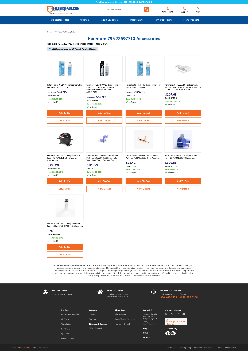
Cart (198, 12)
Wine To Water (120, 314)
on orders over (111, 2)
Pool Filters (65, 329)
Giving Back (120, 310)
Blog (145, 332)
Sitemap (219, 347)
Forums (146, 337)
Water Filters (66, 324)
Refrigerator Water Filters (71, 314)
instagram (166, 314)
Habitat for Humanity (123, 324)
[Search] (146, 9)
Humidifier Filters (68, 338)
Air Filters (65, 319)
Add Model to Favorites (61, 49)
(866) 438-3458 (168, 297)
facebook (178, 314)
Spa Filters (65, 334)
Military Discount (95, 328)
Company (93, 310)
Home (49, 32)
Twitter (172, 314)
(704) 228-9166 (189, 297)
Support (184, 12)
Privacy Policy (185, 347)
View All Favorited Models (85, 49)
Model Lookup (230, 347)
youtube (184, 314)
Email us (163, 294)
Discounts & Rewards (98, 324)
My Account (167, 12)
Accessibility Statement (203, 347)
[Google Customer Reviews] (176, 321)
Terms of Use (172, 347)
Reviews (92, 319)
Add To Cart (65, 112)
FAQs (145, 328)
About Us (92, 314)
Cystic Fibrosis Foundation (125, 319)
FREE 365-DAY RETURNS (140, 2)
